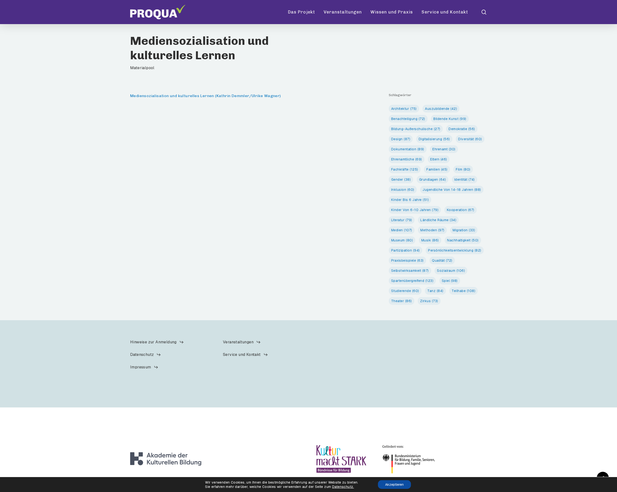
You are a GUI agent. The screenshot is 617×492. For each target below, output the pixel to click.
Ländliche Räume (438, 220)
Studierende (405, 291)
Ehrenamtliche (406, 159)
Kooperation (460, 210)
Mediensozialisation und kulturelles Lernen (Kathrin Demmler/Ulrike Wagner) (205, 95)
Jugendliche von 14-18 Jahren (452, 189)
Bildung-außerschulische (415, 129)
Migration (464, 230)
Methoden (432, 230)
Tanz (435, 291)
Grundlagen (432, 179)
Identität (464, 179)
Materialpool (142, 67)
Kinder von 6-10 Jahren (415, 210)
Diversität (470, 139)
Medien (401, 230)
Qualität (442, 260)
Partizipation (405, 250)
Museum (402, 240)
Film (463, 169)
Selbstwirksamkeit (410, 270)
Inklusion (402, 189)
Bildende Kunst (449, 119)
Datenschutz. (343, 487)
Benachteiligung (408, 119)
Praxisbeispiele (407, 260)
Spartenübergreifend (412, 281)
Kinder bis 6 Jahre (410, 200)
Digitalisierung (434, 139)
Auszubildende (441, 108)
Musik (430, 240)
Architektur (404, 108)
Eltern (438, 159)
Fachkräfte (404, 169)
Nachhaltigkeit (463, 240)
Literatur (401, 220)
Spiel (450, 281)
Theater (401, 301)
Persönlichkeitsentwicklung (454, 250)
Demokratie (462, 129)
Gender (401, 179)
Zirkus (429, 301)
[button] (157, 342)
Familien (437, 169)
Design (400, 139)
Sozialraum (451, 270)
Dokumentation (407, 149)
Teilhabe (463, 291)
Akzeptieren (394, 484)
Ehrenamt (444, 149)
